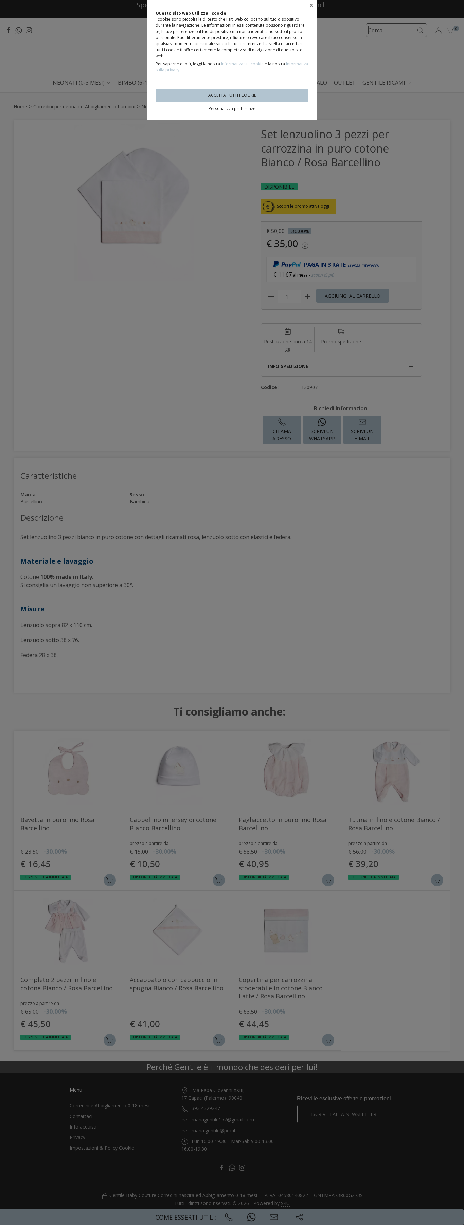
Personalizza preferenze (232, 108)
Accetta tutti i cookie (232, 95)
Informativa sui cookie (242, 64)
